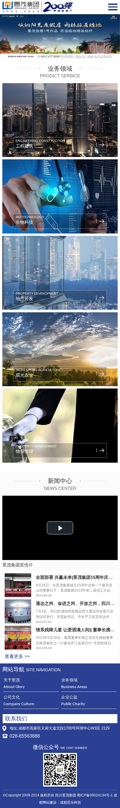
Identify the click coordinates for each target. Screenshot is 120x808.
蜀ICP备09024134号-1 (95, 795)
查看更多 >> (17, 656)
